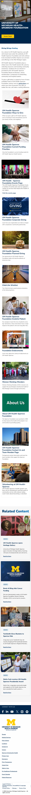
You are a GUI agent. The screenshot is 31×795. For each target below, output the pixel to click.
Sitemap (14, 788)
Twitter (17, 711)
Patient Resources (6, 777)
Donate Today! (8, 36)
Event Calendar (6, 774)
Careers (4, 750)
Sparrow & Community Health (10, 753)
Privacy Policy (6, 788)
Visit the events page (9, 193)
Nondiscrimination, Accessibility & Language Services (14, 786)
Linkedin (7, 711)
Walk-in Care (5, 768)
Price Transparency (7, 762)
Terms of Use (22, 788)
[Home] (11, 2)
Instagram (22, 711)
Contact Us (5, 746)
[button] (26, 2)
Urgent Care (5, 765)
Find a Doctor (5, 740)
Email (27, 711)
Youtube (12, 711)
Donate (4, 734)
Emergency (5, 759)
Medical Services (6, 737)
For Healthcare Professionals (9, 771)
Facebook (3, 711)
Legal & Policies (6, 784)
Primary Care (5, 756)
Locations (4, 743)
